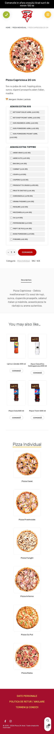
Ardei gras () (22, 153)
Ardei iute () (21, 158)
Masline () (20, 207)
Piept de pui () (22, 229)
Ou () (18, 218)
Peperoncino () (22, 223)
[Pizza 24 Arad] (27, 16)
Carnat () (20, 169)
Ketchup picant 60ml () (26, 118)
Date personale (27, 696)
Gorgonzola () (23, 196)
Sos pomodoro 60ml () (26, 128)
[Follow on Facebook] (5, 721)
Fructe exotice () (24, 191)
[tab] (26, 280)
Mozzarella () (22, 212)
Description (26, 280)
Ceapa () (19, 174)
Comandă (27, 252)
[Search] (47, 720)
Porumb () (20, 239)
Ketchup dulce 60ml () (26, 112)
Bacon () (20, 164)
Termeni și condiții (27, 707)
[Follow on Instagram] (10, 721)
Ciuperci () (20, 180)
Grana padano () (23, 201)
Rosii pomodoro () (23, 234)
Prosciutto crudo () (25, 185)
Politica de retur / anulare (27, 701)
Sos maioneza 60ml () (25, 123)
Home (8, 28)
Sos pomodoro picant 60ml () (24, 135)
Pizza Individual (19, 28)
